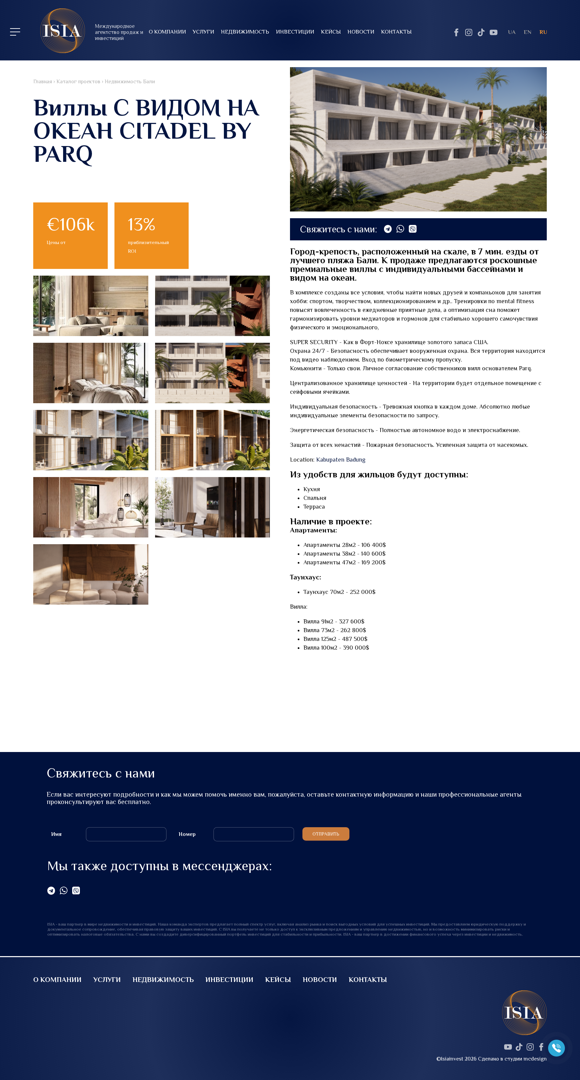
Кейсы (331, 32)
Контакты (396, 32)
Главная (42, 82)
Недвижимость (245, 32)
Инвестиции (295, 32)
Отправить (325, 834)
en (527, 32)
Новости (360, 32)
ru (543, 32)
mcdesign (535, 1059)
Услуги (203, 32)
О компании (167, 32)
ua (512, 32)
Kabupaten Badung (341, 459)
